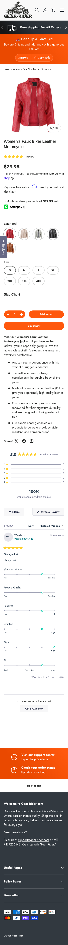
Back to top (34, 786)
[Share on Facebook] (24, 441)
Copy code (44, 57)
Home (6, 69)
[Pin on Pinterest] (31, 441)
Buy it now (34, 326)
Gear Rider (17, 935)
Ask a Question (35, 709)
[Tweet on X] (16, 441)
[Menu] (62, 10)
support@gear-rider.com (33, 840)
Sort (31, 526)
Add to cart (46, 314)
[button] (53, 10)
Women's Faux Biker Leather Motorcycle (32, 69)
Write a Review (51, 513)
